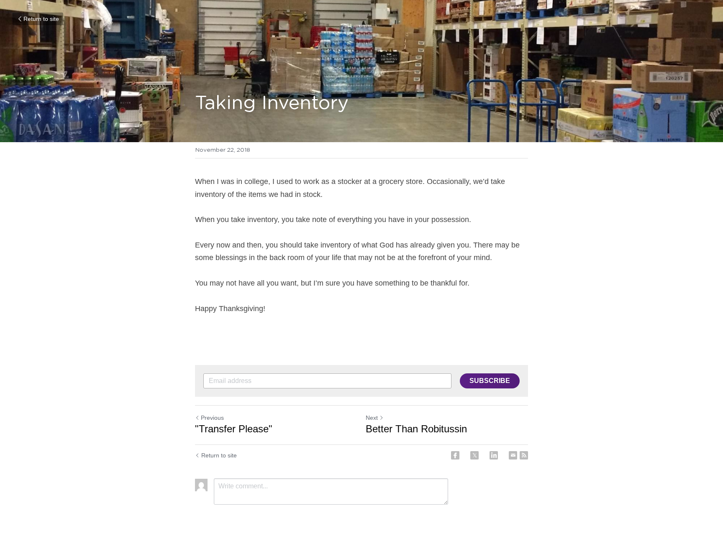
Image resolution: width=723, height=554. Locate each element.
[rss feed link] (524, 455)
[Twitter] (474, 455)
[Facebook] (455, 455)
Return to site (41, 18)
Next (372, 417)
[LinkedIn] (494, 455)
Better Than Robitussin (418, 428)
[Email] (513, 455)
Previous (212, 417)
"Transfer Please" (233, 428)
